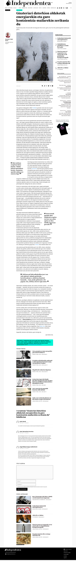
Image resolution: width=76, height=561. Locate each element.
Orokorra (8, 10)
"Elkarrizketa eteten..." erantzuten (65, 85)
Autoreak (10, 7)
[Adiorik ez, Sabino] (23, 519)
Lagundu (44, 7)
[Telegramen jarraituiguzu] (63, 8)
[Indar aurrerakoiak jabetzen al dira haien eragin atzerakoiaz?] (23, 401)
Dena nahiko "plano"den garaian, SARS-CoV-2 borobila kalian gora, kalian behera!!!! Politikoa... (65, 114)
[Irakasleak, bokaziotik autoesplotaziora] (23, 509)
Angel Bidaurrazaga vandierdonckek (67, 102)
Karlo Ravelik (68, 86)
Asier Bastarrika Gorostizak (62, 77)
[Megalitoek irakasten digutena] (23, 373)
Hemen (37, 244)
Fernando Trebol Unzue (36, 354)
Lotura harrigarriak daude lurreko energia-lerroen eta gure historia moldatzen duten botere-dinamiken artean (42, 381)
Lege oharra (66, 550)
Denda (48, 7)
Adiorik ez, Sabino (37, 515)
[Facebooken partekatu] (46, 86)
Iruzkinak (30, 7)
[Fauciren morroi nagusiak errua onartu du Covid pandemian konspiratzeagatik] (23, 528)
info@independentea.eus (11, 553)
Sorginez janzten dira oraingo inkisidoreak (41, 534)
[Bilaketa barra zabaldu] (70, 8)
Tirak (20, 7)
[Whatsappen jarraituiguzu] (67, 8)
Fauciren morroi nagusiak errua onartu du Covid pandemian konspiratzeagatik (42, 526)
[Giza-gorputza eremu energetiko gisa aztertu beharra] (23, 355)
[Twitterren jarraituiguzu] (59, 8)
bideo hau (42, 326)
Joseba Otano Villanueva (61, 48)
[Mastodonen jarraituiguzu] (61, 8)
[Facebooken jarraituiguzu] (65, 8)
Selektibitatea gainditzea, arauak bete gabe (62, 45)
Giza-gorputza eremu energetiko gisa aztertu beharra (42, 351)
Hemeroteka (24, 7)
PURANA (34, 108)
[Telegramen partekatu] (50, 86)
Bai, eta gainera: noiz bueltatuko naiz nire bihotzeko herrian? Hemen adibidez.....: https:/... (64, 89)
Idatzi (40, 7)
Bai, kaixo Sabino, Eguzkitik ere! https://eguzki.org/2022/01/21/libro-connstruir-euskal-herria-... (64, 96)
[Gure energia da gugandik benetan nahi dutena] (23, 392)
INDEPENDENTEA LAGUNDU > (35, 344)
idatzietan (34, 168)
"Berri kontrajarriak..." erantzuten (65, 76)
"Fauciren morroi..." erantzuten (65, 100)
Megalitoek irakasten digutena (41, 370)
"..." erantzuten (68, 92)
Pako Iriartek (68, 111)
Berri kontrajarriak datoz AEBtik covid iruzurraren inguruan (42, 497)
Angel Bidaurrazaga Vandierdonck (38, 499)
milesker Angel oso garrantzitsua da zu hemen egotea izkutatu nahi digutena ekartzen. (64, 81)
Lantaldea (35, 7)
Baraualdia (53, 7)
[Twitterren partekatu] (44, 86)
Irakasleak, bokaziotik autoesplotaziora (39, 506)
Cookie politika (66, 554)
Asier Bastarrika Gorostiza (37, 401)
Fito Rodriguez (35, 517)
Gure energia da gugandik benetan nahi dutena (40, 389)
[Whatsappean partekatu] (52, 86)
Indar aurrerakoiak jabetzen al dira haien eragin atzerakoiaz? (41, 398)
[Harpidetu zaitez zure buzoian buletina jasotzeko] (57, 8)
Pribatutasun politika (67, 552)
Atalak (14, 7)
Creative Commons (68, 549)
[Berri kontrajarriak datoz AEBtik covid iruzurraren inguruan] (23, 500)
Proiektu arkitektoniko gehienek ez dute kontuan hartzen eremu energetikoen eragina (42, 362)
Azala (6, 7)
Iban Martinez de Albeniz (61, 41)
